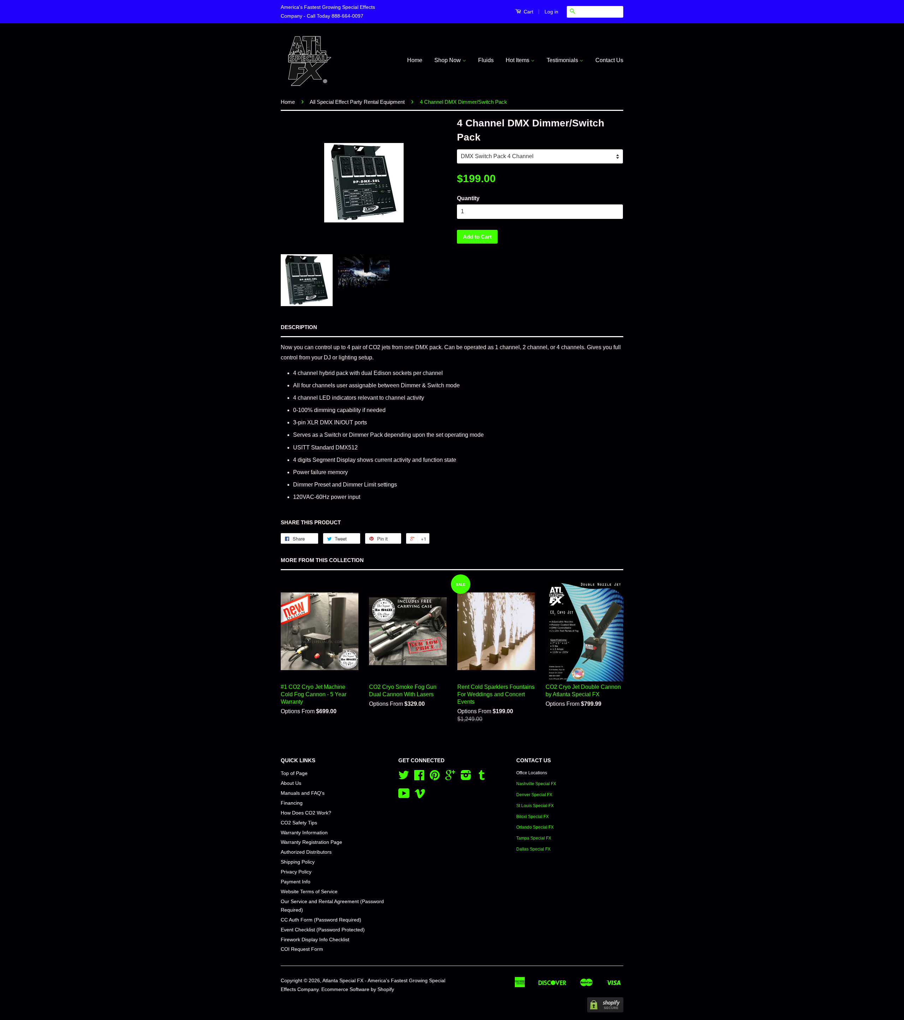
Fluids (486, 60)
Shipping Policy (298, 862)
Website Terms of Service (309, 891)
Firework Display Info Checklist (315, 939)
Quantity (468, 198)
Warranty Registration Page (311, 842)
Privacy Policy (296, 872)
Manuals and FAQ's (303, 793)
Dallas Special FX (533, 849)
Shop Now (448, 60)
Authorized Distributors (306, 852)
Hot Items (518, 60)
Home (414, 60)
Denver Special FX (534, 795)
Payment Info (295, 881)
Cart (527, 11)
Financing (292, 803)
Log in (551, 11)
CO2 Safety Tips (299, 822)
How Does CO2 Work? (306, 813)
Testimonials (563, 60)
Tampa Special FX (533, 838)
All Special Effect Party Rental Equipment (357, 102)
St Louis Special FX (535, 806)
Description (299, 327)
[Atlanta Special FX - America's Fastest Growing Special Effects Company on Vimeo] (420, 796)
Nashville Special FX (536, 784)
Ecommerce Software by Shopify (357, 989)
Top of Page (294, 773)
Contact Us (609, 60)
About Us (291, 783)
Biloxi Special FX (532, 817)
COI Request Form (302, 949)
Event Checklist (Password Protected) (323, 929)
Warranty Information (304, 832)
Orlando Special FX (535, 827)
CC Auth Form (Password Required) (321, 920)
